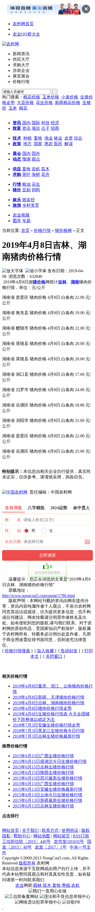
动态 (17, 159)
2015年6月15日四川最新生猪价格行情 (47, 778)
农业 (19, 885)
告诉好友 (69, 651)
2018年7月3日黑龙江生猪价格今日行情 (48, 730)
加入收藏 (45, 651)
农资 (68, 138)
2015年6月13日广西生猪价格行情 (43, 783)
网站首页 (10, 830)
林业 (58, 138)
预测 (26, 159)
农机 (36, 169)
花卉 (45, 174)
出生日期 (13, 541)
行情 (17, 184)
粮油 (26, 184)
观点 (36, 159)
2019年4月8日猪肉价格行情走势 (42, 708)
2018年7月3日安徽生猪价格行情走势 (46, 725)
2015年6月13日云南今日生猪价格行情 (47, 795)
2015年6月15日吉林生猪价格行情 (43, 767)
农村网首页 (23, 23)
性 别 (13, 531)
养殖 (66, 885)
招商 (55, 128)
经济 (55, 122)
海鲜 (36, 174)
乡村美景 (30, 205)
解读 (68, 143)
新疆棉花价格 (67, 102)
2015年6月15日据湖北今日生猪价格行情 (50, 761)
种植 (27, 138)
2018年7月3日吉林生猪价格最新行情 (46, 736)
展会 (17, 153)
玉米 (12, 108)
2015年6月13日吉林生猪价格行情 (43, 806)
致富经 (28, 199)
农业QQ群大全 (26, 34)
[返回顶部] (2, 907)
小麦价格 (69, 97)
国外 (36, 153)
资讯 (17, 122)
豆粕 (26, 190)
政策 (17, 143)
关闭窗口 (54, 656)
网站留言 (61, 836)
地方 (27, 143)
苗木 (45, 169)
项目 (36, 128)
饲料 (36, 190)
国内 (26, 122)
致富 (17, 128)
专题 (26, 220)
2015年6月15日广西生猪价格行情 (43, 756)
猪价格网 (63, 230)
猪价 (17, 190)
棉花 (23, 108)
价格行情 (42, 230)
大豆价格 (25, 102)
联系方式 (50, 830)
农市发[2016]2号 (69, 841)
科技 (45, 122)
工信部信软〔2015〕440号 (26, 841)
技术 (17, 138)
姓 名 (13, 520)
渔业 (48, 138)
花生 (36, 184)
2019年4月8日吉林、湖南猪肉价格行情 (48, 703)
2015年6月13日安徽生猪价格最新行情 (47, 789)
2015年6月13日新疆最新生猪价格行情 (47, 800)
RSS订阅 (81, 836)
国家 (38, 143)
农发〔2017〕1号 (50, 847)
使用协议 (69, 830)
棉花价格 (31, 97)
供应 (17, 169)
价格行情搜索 (17, 651)
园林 (37, 885)
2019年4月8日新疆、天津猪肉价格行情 (48, 697)
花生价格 (44, 102)
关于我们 (30, 830)
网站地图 (41, 836)
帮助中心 (21, 836)
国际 (36, 122)
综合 (78, 138)
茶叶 (26, 174)
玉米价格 (50, 97)
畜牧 (38, 138)
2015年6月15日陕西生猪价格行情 (43, 772)
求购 (17, 174)
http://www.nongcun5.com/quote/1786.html (38, 595)
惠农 (48, 143)
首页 (25, 230)
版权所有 (27, 863)
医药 (58, 143)
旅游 (17, 205)
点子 (45, 128)
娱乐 (17, 199)
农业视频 (21, 215)
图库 (17, 220)
